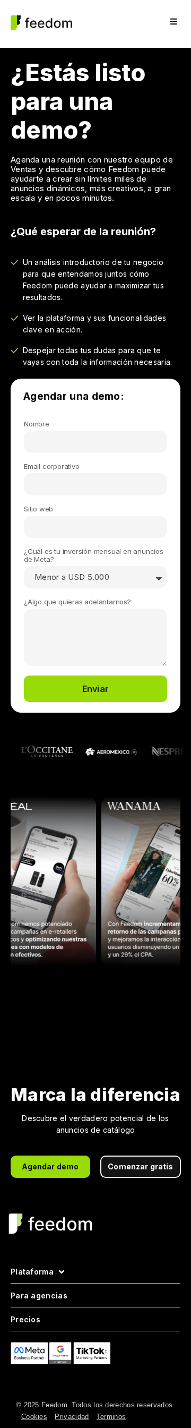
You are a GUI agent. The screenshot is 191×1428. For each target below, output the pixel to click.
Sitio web (38, 509)
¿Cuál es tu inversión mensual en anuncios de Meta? (93, 555)
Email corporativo (52, 467)
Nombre (36, 424)
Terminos (111, 1417)
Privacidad (72, 1417)
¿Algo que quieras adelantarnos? (77, 602)
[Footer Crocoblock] (75, 1383)
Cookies (34, 1417)
